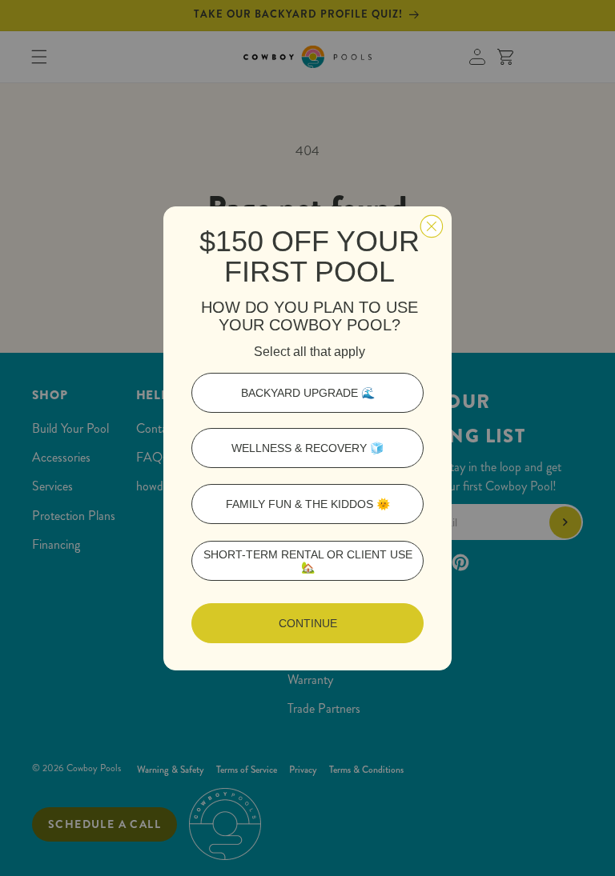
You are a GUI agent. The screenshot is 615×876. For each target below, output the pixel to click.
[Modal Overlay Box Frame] (307, 438)
